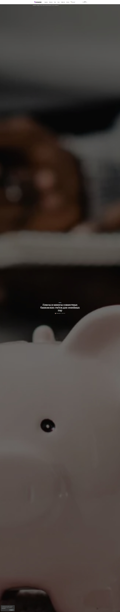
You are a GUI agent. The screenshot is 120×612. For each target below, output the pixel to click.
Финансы (60, 302)
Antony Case (58, 313)
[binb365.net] (38, 2)
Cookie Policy (4, 608)
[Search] (86, 2)
